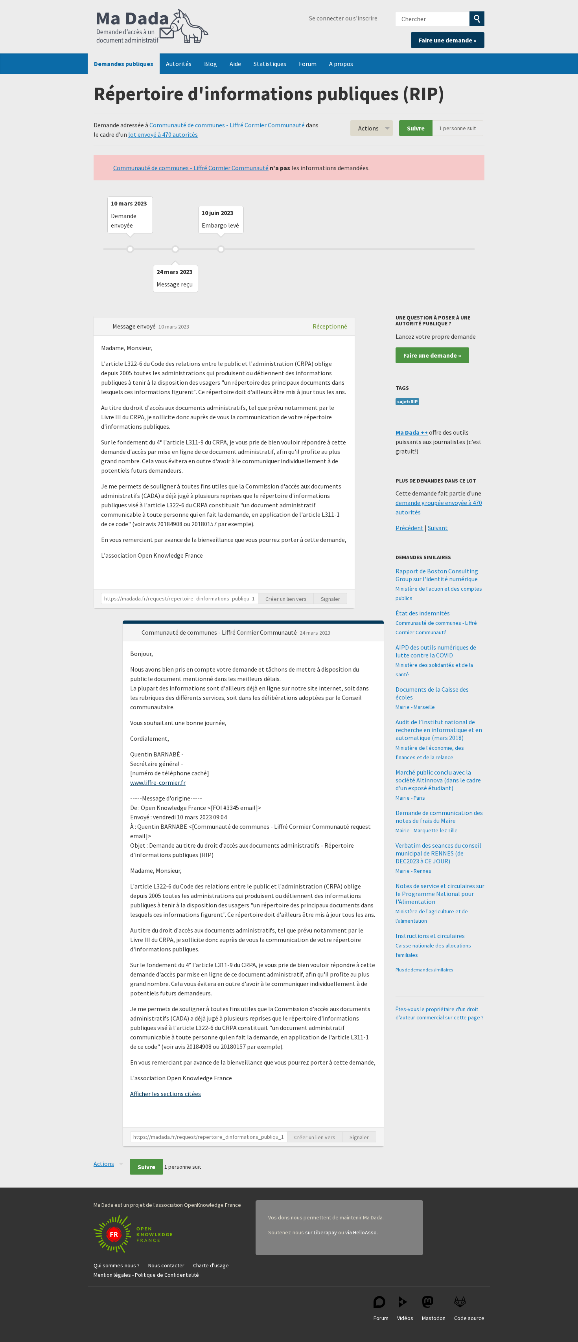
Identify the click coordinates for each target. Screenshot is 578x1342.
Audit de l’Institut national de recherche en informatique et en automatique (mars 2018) (439, 730)
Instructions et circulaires (430, 936)
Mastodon (433, 1318)
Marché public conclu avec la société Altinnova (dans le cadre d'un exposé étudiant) (438, 780)
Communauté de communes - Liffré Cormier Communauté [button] (220, 632)
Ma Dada (153, 26)
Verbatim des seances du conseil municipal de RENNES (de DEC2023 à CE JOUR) (438, 853)
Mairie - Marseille (415, 706)
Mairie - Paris (410, 797)
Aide (235, 64)
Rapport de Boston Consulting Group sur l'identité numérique (437, 575)
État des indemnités (423, 613)
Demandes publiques (123, 64)
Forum (308, 64)
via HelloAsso (361, 1232)
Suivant (438, 528)
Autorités (178, 64)
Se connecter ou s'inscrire (343, 18)
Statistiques (270, 64)
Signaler (330, 598)
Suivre (416, 128)
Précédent (409, 528)
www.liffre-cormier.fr (158, 782)
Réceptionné (330, 326)
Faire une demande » (448, 40)
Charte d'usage (211, 1265)
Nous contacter (166, 1265)
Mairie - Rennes (413, 870)
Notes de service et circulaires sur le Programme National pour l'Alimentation (440, 893)
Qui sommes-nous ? (117, 1265)
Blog (210, 64)
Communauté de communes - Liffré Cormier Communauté (227, 125)
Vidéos (405, 1318)
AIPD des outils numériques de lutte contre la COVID (436, 651)
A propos (341, 64)
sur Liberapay (321, 1232)
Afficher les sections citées (165, 1094)
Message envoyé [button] (134, 326)
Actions (368, 128)
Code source (469, 1318)
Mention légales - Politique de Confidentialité (146, 1274)
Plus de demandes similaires (424, 970)
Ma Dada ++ (412, 432)
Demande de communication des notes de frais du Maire (439, 816)
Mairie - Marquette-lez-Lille (427, 830)
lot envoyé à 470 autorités (163, 134)
